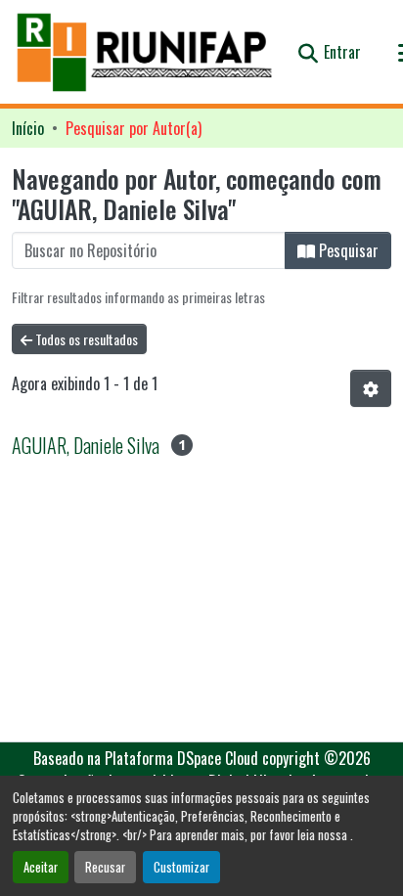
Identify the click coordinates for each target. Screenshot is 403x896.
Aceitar (40, 867)
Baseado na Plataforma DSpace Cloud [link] (145, 758)
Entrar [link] (342, 52)
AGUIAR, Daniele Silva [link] (85, 445)
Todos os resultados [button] (85, 339)
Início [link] (28, 128)
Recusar (105, 867)
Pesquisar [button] (347, 250)
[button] (146, 52)
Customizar (181, 867)
